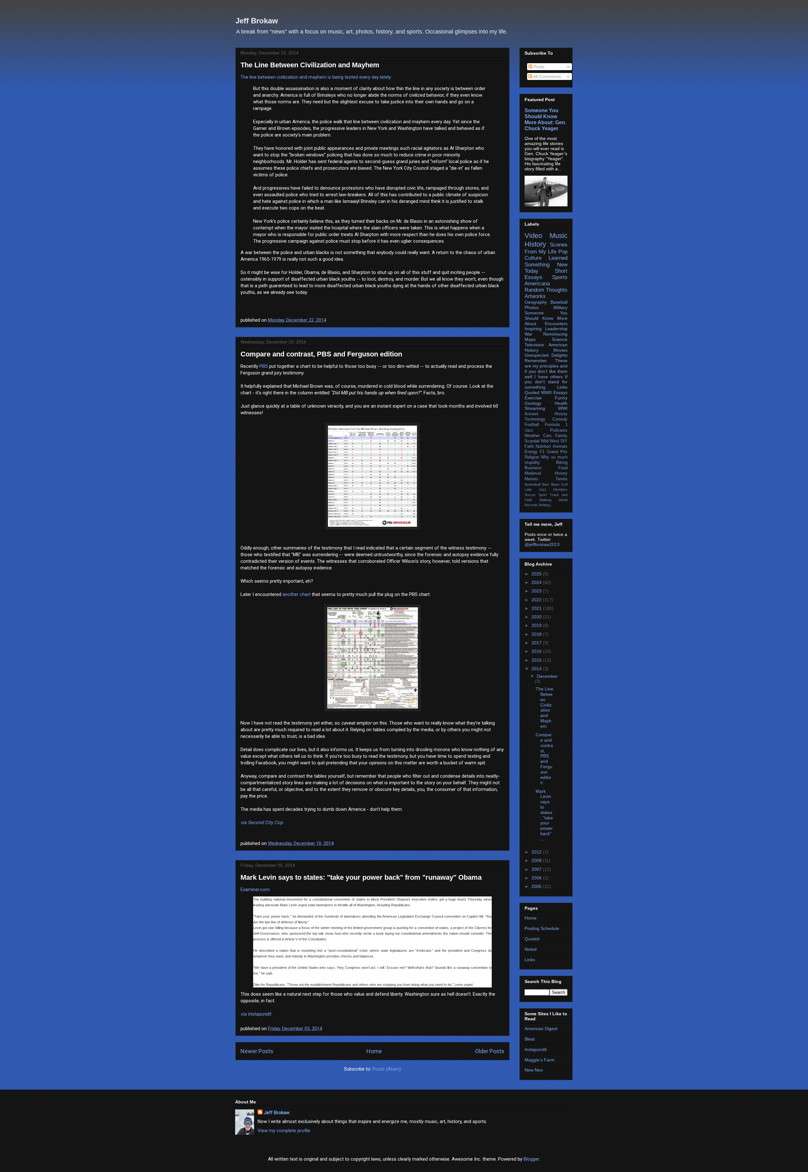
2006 (537, 877)
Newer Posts (257, 1051)
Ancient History (546, 414)
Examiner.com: (255, 889)
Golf (564, 484)
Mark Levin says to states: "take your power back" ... (544, 815)
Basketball (532, 484)
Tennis (561, 479)
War (528, 334)
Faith (529, 446)
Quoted (532, 392)
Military (560, 307)
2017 (537, 642)
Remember (536, 360)
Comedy (559, 419)
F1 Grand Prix (553, 452)
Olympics (560, 489)
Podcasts (558, 430)
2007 (537, 869)
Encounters (556, 323)
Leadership (556, 328)
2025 (537, 573)
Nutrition (543, 446)
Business (533, 468)
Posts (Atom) (386, 1069)
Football (532, 424)
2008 (537, 860)
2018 (537, 634)
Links (562, 387)
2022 (537, 599)
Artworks (535, 296)
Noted (531, 949)
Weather (532, 436)
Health (561, 403)
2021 (537, 608)
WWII (546, 392)
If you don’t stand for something (546, 382)
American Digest (541, 1028)
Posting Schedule (542, 928)
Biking (561, 462)
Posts (538, 66)
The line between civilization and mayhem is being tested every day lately (316, 77)
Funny (561, 397)
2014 (537, 668)
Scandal (532, 441)
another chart (296, 594)
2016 (537, 651)
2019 (537, 625)
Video (533, 236)
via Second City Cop (262, 822)
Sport (542, 495)
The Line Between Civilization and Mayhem (310, 65)
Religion (532, 457)
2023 (537, 590)
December (547, 676)
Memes (531, 479)
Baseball (558, 302)
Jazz (529, 430)
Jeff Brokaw (256, 20)
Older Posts (489, 1051)
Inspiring (533, 328)
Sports (559, 277)
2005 (537, 886)
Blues (555, 484)
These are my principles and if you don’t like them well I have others (546, 368)
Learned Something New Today (546, 264)
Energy (531, 452)
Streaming (535, 408)
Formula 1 (556, 424)
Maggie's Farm (540, 1059)
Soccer (530, 495)
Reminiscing (555, 334)
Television (534, 344)
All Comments (546, 76)
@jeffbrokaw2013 (542, 544)
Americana (537, 284)
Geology (533, 403)
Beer (545, 484)
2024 (537, 582)
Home (374, 1051)
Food (562, 468)
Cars (547, 436)
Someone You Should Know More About (546, 318)
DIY (564, 441)
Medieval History (546, 473)
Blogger (531, 1159)
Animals (560, 446)
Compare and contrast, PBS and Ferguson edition (321, 354)
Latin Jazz (535, 489)
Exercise (533, 397)
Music (558, 236)
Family (561, 436)
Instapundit (536, 1049)
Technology (535, 419)
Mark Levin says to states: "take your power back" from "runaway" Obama (361, 877)
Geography (536, 302)
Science (559, 339)
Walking (545, 500)
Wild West (550, 441)
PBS (263, 366)
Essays (560, 392)
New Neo (534, 1069)
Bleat (530, 1038)
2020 (537, 616)
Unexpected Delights (546, 355)
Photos (531, 307)
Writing (544, 505)
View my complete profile (284, 1130)
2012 (537, 851)
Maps (530, 339)
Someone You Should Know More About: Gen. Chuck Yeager (545, 119)
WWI (562, 408)
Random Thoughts (546, 290)
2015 (537, 660)
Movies (560, 350)
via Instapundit (256, 1014)
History (535, 244)
